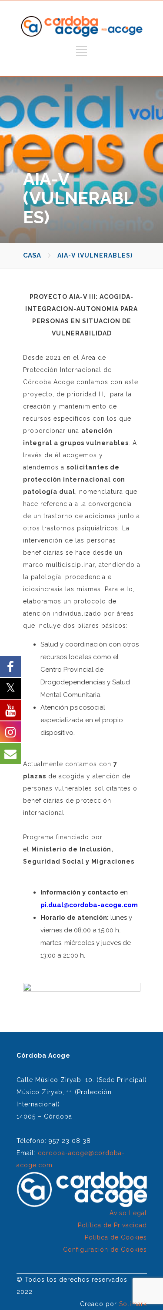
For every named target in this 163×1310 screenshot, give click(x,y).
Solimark (133, 1303)
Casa (32, 255)
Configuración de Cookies (105, 1249)
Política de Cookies (116, 1237)
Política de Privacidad (112, 1225)
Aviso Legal (128, 1212)
